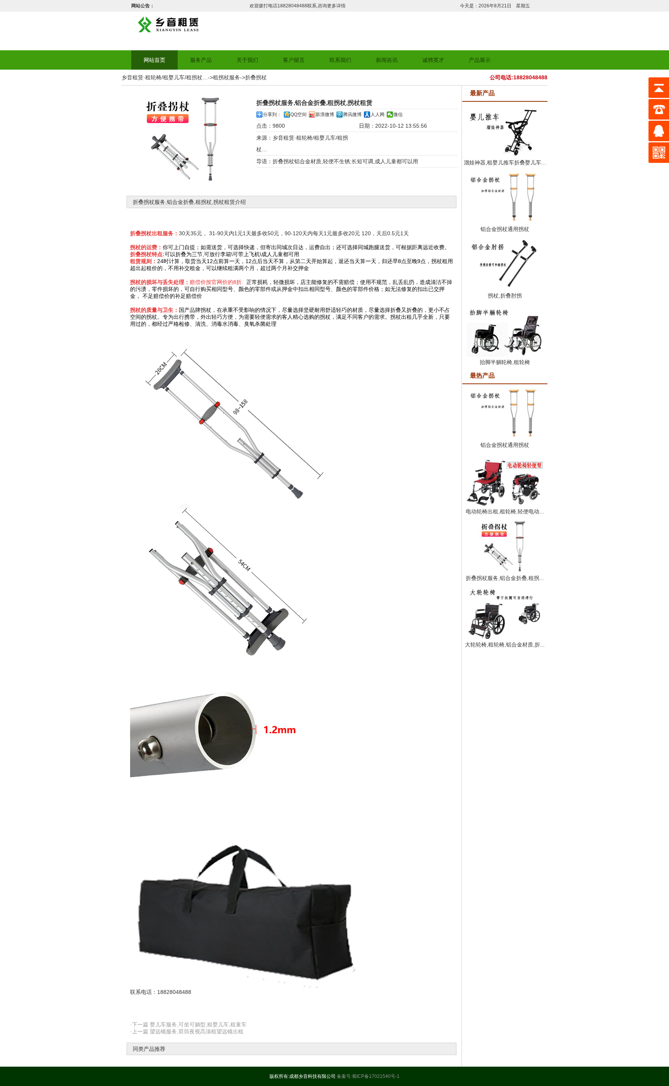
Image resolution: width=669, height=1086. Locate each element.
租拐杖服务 (226, 77)
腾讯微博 (352, 114)
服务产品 (201, 60)
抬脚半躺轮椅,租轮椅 (505, 362)
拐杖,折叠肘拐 (505, 295)
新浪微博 (325, 114)
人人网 (377, 114)
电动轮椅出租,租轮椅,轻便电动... (505, 511)
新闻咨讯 (387, 60)
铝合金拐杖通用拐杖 (504, 229)
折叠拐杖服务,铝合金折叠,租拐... (505, 578)
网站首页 (154, 60)
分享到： (272, 114)
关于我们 (247, 60)
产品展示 (480, 60)
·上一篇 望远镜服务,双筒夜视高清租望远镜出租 (187, 1031)
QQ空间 (298, 114)
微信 (398, 114)
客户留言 (294, 60)
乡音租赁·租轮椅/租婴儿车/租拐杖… (165, 77)
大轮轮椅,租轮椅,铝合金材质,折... (505, 644)
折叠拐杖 (256, 77)
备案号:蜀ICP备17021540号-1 (368, 1076)
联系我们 (340, 60)
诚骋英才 (433, 60)
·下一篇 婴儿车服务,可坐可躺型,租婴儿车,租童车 (188, 1024)
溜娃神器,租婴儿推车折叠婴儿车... (505, 162)
